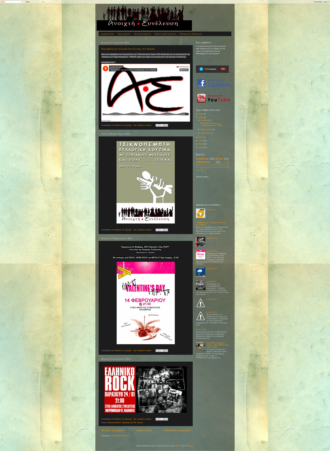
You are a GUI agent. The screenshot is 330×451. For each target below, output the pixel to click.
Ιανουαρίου (205, 133)
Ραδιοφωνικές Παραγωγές (191, 33)
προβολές (202, 158)
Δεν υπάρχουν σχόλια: (143, 125)
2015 (201, 114)
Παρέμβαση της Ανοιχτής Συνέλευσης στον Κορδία (128, 48)
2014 (201, 117)
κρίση (215, 167)
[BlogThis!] (159, 125)
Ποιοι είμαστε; (124, 33)
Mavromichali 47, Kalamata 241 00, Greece (125, 423)
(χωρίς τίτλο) (212, 209)
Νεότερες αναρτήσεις (112, 430)
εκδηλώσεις (203, 162)
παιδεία (198, 170)
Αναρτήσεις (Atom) (119, 436)
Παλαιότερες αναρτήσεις (177, 430)
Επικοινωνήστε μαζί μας (165, 33)
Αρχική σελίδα (107, 33)
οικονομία (223, 167)
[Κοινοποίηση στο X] (161, 125)
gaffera (177, 446)
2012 (201, 141)
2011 (201, 144)
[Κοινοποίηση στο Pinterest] (166, 125)
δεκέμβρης (206, 167)
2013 (201, 137)
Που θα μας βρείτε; (142, 33)
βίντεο (219, 158)
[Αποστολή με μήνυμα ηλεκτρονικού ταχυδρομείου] (157, 125)
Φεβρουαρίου (206, 129)
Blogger (190, 446)
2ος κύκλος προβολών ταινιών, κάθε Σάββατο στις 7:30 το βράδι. (217, 345)
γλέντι (198, 167)
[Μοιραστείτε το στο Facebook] (164, 125)
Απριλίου (205, 120)
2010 (201, 147)
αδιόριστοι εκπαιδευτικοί (218, 165)
